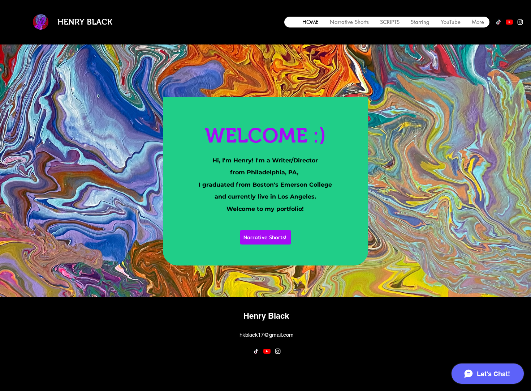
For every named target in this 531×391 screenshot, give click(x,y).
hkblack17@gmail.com (266, 335)
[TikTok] (498, 22)
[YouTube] (509, 22)
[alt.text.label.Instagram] (520, 22)
